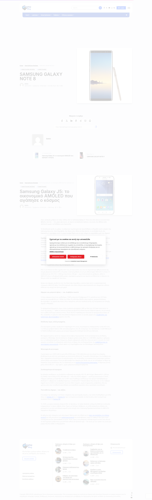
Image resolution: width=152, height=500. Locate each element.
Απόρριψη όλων (76, 257)
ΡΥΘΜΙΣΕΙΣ (94, 257)
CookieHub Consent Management (79, 261)
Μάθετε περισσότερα (57, 252)
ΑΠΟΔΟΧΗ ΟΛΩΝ (58, 257)
